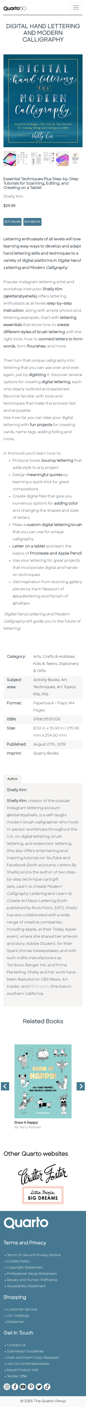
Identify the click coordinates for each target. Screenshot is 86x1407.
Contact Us (16, 1345)
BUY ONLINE (12, 222)
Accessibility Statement (26, 1286)
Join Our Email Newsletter (28, 1364)
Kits (36, 694)
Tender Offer (17, 1376)
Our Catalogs (18, 1316)
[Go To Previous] (3, 1088)
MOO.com (39, 987)
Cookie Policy (18, 1261)
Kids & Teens (45, 664)
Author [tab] (12, 779)
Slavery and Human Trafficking (32, 1280)
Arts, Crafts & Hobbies (54, 657)
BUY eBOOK (32, 222)
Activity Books (46, 680)
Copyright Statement (25, 1267)
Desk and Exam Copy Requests (33, 1358)
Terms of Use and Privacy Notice (34, 1255)
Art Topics (66, 687)
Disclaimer (15, 1322)
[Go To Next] (79, 1088)
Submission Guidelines (25, 1351)
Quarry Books (46, 753)
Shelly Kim (17, 790)
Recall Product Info (22, 1370)
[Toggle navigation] (76, 7)
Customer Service (22, 1309)
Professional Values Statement (32, 1274)
